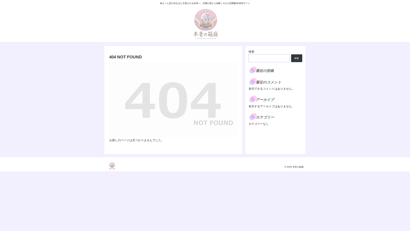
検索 (251, 51)
